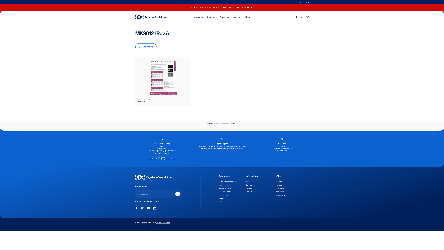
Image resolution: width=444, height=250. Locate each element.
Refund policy (139, 226)
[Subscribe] (177, 194)
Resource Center (225, 188)
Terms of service (156, 226)
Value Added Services (227, 182)
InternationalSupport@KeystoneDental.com (162, 159)
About (248, 182)
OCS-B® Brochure (144, 102)
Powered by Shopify (163, 222)
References (223, 195)
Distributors (250, 188)
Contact (249, 192)
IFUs (220, 202)
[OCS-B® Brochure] (163, 78)
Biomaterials (280, 195)
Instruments (280, 192)
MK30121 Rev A (144, 99)
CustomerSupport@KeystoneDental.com (162, 150)
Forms (221, 199)
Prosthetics (280, 188)
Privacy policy (147, 226)
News (221, 185)
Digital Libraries (225, 192)
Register (299, 2)
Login (307, 2)
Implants (279, 185)
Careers (249, 185)
